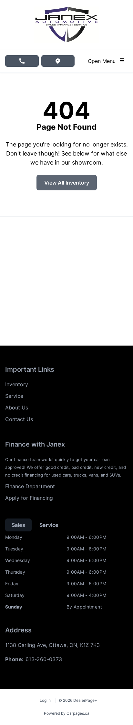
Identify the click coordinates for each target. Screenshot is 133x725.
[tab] (18, 525)
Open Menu (103, 61)
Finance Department (30, 486)
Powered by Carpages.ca (66, 713)
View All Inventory (66, 182)
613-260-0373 (44, 659)
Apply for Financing (29, 498)
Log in (45, 700)
